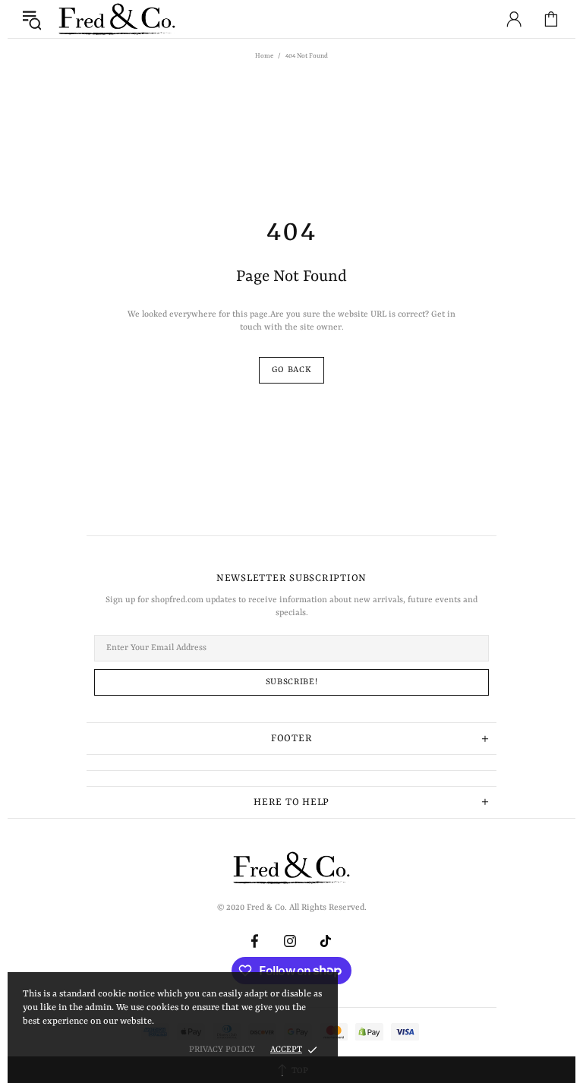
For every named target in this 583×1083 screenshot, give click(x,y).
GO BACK (292, 370)
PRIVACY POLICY (222, 1050)
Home (264, 56)
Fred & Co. (117, 19)
